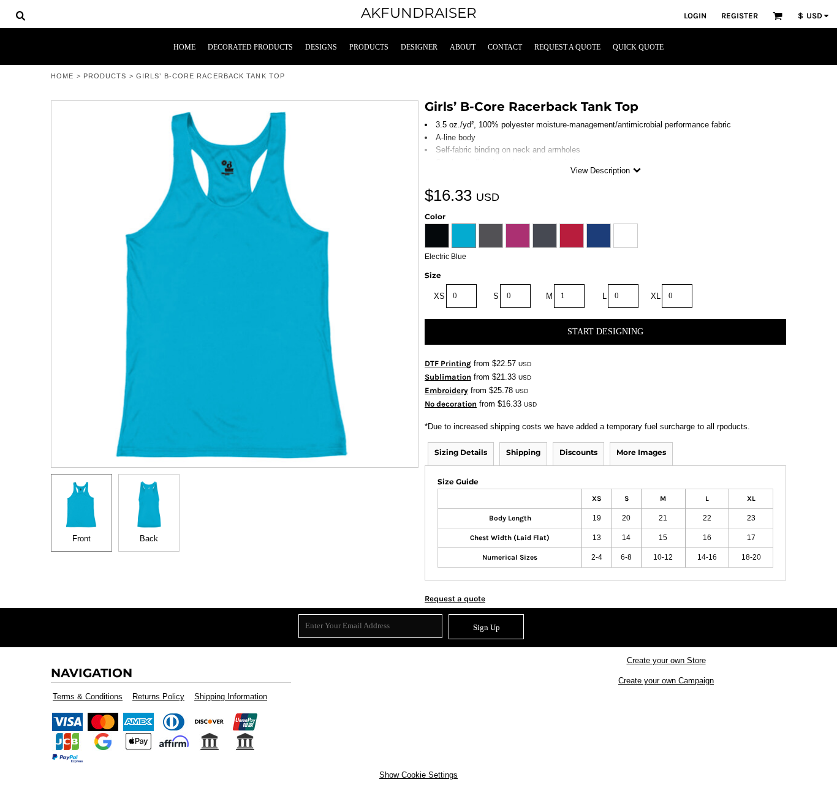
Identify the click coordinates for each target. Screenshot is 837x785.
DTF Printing (448, 363)
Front (81, 538)
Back (149, 538)
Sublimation (448, 376)
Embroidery (446, 390)
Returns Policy (158, 696)
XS (439, 296)
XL (656, 296)
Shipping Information (230, 696)
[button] (20, 15)
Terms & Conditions (88, 696)
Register (739, 15)
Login (695, 15)
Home (62, 76)
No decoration (451, 403)
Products (105, 76)
